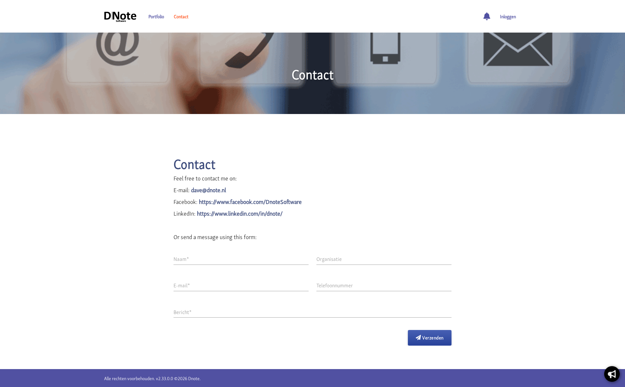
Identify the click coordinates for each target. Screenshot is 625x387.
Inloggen (508, 16)
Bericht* (182, 312)
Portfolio (156, 16)
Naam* (181, 258)
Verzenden (432, 337)
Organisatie (329, 258)
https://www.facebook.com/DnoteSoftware (250, 201)
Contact (181, 16)
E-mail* (182, 285)
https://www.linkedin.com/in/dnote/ (240, 213)
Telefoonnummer (334, 285)
